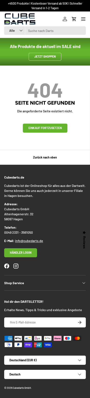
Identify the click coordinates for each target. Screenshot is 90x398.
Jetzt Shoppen (45, 56)
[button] (74, 19)
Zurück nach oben (45, 157)
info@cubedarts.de (29, 241)
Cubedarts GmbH (22, 387)
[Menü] (83, 19)
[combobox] (45, 30)
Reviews (84, 242)
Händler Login (20, 252)
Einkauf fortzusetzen (45, 128)
